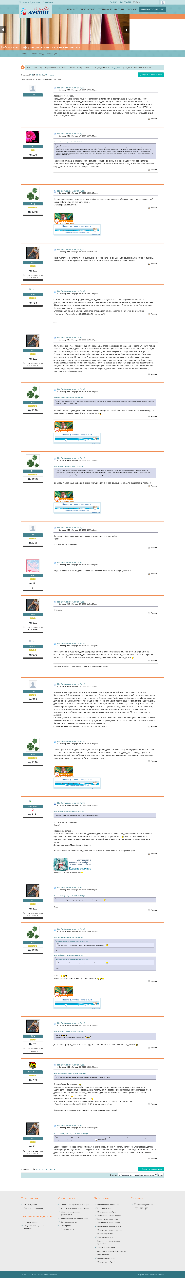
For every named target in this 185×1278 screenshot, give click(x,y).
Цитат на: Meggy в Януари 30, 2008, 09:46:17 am (69, 1031)
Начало (25, 53)
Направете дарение (152, 9)
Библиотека (87, 9)
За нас (114, 2)
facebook (49, 2)
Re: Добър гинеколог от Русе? (71, 87)
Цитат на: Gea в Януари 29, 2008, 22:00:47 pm (68, 937)
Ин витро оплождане (106, 1258)
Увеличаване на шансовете (108, 1222)
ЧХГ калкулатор (30, 1204)
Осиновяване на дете (70, 1222)
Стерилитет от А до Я (106, 1262)
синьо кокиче (32, 806)
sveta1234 (32, 647)
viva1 (33, 575)
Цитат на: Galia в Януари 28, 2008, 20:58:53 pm (69, 811)
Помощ (34, 53)
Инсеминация (103, 1254)
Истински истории (31, 1222)
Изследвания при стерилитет (109, 1226)
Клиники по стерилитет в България (75, 1204)
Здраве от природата (106, 1247)
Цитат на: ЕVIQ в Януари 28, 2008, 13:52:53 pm (68, 466)
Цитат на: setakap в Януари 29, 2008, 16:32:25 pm (69, 896)
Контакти (125, 2)
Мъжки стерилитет (105, 1233)
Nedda (120, 67)
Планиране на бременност (108, 1204)
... (44, 74)
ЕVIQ (32, 294)
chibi (32, 146)
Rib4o (33, 262)
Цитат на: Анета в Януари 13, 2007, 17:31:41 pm (69, 142)
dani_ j (113, 67)
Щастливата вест (104, 1208)
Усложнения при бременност (109, 1215)
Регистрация (51, 53)
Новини (71, 9)
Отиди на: (113, 1175)
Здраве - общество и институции (74, 1218)
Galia (33, 535)
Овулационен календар (111, 9)
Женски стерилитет (105, 1237)
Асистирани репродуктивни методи (111, 1251)
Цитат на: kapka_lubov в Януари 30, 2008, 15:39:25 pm (71, 1134)
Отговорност (66, 1225)
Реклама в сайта (67, 1229)
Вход (41, 53)
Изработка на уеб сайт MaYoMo (151, 1274)
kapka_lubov (32, 1072)
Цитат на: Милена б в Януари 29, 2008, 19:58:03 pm (70, 1073)
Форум (132, 9)
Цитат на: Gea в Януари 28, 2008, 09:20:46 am (68, 397)
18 (46, 74)
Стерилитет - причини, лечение (110, 1230)
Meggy (32, 204)
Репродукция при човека (107, 1219)
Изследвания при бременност (109, 1211)
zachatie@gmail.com (31, 2)
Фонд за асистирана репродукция (75, 1208)
